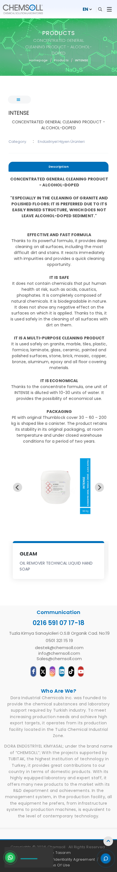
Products (61, 60)
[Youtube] (81, 671)
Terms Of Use (57, 865)
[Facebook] (33, 671)
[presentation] (58, 167)
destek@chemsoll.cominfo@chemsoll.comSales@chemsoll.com (59, 653)
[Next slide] (99, 487)
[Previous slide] (17, 487)
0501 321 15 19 (59, 640)
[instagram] (52, 671)
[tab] (58, 167)
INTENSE (81, 60)
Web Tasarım (58, 852)
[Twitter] (42, 671)
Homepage (38, 60)
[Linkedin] (61, 671)
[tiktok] (71, 671)
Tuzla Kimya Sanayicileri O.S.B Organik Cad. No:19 (59, 633)
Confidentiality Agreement (70, 859)
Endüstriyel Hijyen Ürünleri (61, 141)
